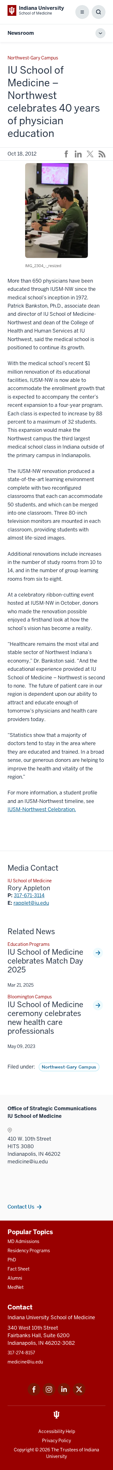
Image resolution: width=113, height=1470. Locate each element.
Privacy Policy (56, 1440)
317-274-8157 (21, 1353)
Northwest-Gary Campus (69, 1067)
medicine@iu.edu (25, 1362)
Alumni (15, 1278)
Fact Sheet (19, 1269)
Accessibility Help (56, 1431)
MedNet (16, 1287)
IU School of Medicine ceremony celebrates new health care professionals (45, 1018)
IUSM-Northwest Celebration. (42, 809)
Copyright (24, 1450)
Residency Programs (29, 1250)
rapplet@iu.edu (31, 903)
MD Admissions (23, 1241)
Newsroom (21, 33)
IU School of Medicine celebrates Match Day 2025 (45, 961)
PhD (12, 1260)
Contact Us (21, 1207)
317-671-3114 (29, 895)
